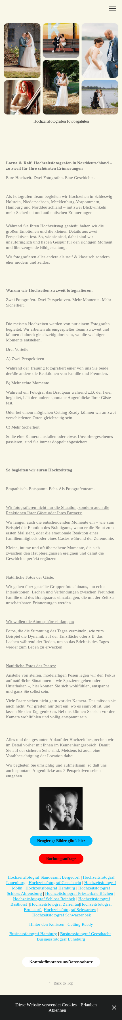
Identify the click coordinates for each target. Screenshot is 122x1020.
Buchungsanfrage (61, 859)
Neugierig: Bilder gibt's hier (61, 841)
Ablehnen (57, 1010)
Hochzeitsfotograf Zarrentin (54, 904)
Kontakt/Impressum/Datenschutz (61, 962)
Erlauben (89, 1004)
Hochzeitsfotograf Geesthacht (55, 882)
